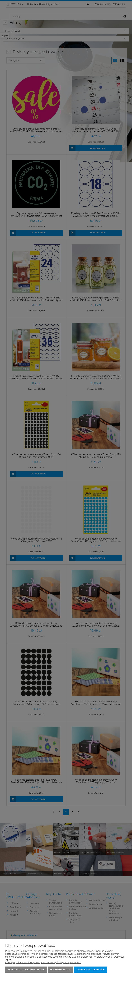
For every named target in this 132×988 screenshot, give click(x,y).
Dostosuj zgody (60, 969)
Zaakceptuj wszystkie (90, 969)
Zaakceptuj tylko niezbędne (26, 969)
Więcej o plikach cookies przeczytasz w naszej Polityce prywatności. (43, 962)
